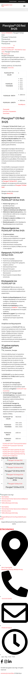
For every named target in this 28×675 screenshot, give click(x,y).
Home (3, 33)
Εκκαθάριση (21, 104)
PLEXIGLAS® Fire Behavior (10, 456)
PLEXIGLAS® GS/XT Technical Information (14, 443)
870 (16, 1)
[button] (26, 10)
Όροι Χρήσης (5, 497)
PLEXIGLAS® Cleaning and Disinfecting (14, 454)
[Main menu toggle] (24, 6)
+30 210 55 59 (12, 1)
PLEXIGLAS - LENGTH (9, 102)
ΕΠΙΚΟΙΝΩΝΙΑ (7, 529)
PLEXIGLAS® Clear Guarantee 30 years (14, 450)
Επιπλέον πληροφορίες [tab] (9, 111)
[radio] (22, 73)
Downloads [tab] (6, 113)
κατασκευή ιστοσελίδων (7, 673)
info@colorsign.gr (21, 1)
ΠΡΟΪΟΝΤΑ (9, 33)
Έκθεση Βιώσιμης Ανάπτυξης (9, 503)
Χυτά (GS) (11, 67)
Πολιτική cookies (6, 501)
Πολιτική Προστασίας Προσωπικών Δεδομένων (14, 499)
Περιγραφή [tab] (6, 109)
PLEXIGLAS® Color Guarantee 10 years (14, 452)
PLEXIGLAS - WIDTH (9, 95)
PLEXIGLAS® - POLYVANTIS (14, 50)
